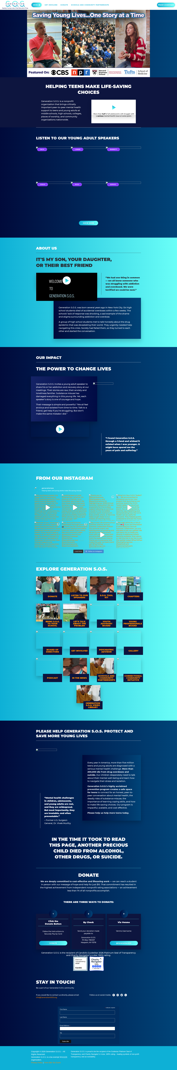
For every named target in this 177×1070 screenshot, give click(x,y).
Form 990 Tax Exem (52, 1063)
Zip (61, 1033)
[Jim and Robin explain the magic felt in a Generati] (48, 507)
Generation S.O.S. (15, 5)
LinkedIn (125, 995)
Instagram (117, 995)
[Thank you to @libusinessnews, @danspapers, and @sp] (102, 507)
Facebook (113, 995)
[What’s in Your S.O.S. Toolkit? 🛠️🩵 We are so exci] (129, 507)
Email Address (65, 1026)
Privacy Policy (37, 1063)
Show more (88, 223)
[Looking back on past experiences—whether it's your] (75, 507)
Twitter (121, 995)
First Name (63, 1009)
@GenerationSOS (123, 943)
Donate (64, 5)
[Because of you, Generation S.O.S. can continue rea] (48, 535)
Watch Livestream (166, 5)
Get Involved (51, 5)
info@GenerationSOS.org (46, 997)
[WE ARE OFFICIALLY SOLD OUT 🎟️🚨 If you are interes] (129, 535)
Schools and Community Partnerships (90, 5)
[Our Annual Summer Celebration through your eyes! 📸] (75, 535)
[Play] (113, 107)
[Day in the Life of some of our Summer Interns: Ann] (102, 535)
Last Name (63, 1017)
